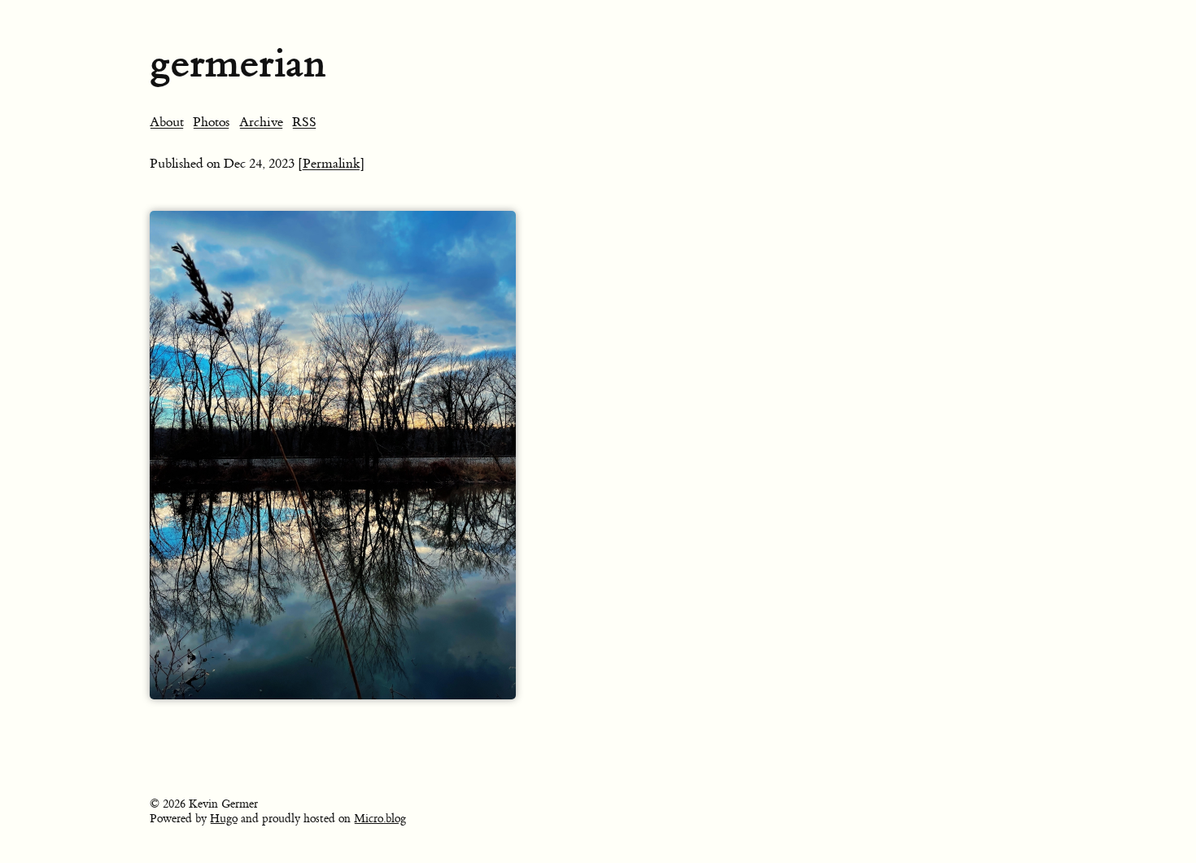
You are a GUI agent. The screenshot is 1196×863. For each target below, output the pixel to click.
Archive (261, 122)
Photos (211, 122)
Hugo (224, 819)
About (167, 122)
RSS (304, 122)
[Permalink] (331, 164)
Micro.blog (380, 819)
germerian (237, 63)
